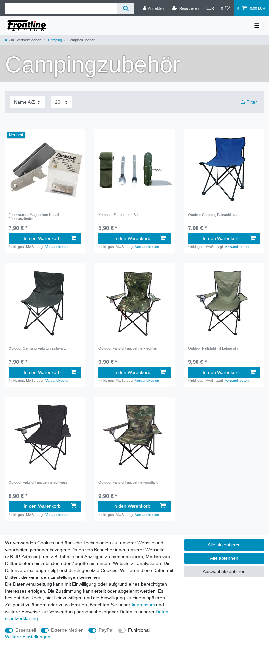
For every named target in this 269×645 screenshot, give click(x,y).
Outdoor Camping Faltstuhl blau (213, 215)
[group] (45, 169)
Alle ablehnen (224, 558)
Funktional (139, 630)
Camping (54, 40)
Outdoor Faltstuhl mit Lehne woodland (128, 482)
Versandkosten (57, 247)
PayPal (106, 630)
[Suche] (125, 8)
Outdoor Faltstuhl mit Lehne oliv (213, 348)
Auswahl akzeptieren (224, 571)
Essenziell (25, 630)
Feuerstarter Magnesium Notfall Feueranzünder (34, 217)
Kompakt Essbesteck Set (118, 215)
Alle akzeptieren (224, 544)
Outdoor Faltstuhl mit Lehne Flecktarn (128, 348)
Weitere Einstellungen (27, 636)
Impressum (143, 604)
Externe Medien (67, 630)
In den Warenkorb (42, 238)
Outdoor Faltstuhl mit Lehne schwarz (38, 482)
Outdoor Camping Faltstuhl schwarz (37, 348)
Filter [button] (251, 102)
